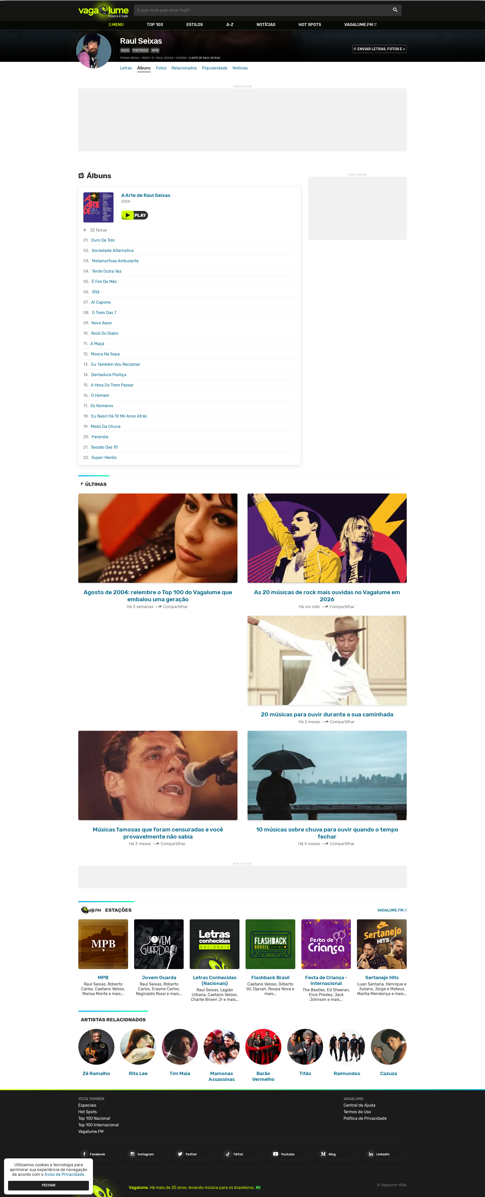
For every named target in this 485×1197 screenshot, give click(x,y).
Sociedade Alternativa (113, 250)
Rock (125, 50)
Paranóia (100, 436)
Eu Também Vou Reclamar (115, 364)
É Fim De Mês (104, 281)
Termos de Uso (357, 1111)
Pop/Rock (140, 50)
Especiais (87, 1105)
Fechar (48, 1185)
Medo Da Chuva (105, 426)
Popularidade (214, 68)
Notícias (266, 24)
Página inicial (129, 58)
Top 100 (155, 24)
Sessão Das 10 (104, 447)
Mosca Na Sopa (105, 354)
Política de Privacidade (365, 1118)
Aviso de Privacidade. (64, 1174)
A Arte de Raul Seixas (145, 195)
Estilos (194, 24)
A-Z (229, 24)
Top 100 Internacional (98, 1125)
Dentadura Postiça (108, 374)
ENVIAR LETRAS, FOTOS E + (381, 49)
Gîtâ (96, 292)
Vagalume (103, 10)
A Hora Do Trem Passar (112, 385)
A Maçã (97, 343)
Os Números (101, 405)
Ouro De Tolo (103, 240)
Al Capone (101, 302)
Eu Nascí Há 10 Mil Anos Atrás (119, 416)
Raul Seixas (141, 41)
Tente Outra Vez (107, 271)
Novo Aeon (101, 323)
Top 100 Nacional (94, 1118)
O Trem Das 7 (104, 312)
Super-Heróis (103, 457)
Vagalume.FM (358, 24)
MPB (155, 50)
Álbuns (181, 58)
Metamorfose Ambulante (115, 260)
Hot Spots (310, 24)
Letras (126, 68)
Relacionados (184, 68)
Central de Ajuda (359, 1105)
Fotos (161, 68)
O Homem (100, 395)
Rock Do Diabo (104, 333)
